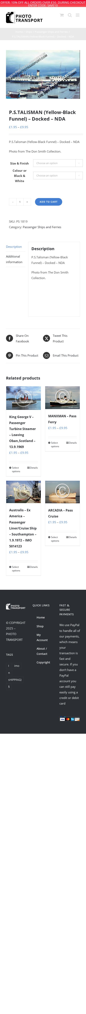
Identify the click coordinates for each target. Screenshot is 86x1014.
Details (34, 467)
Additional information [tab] (14, 259)
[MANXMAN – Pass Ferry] (62, 397)
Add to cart (49, 201)
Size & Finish (19, 163)
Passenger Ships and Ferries (42, 227)
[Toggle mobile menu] (78, 15)
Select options (16, 469)
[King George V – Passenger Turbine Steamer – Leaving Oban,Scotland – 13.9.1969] (23, 398)
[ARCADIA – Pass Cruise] (62, 492)
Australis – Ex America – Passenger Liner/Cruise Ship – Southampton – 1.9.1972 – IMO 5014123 (23, 528)
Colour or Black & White (20, 176)
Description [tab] (14, 247)
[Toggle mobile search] (70, 15)
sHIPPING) (14, 680)
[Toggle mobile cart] (62, 15)
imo (16, 666)
